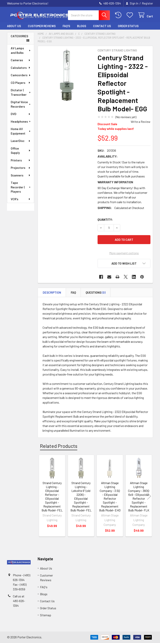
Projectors (18, 167)
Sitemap (45, 615)
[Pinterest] (142, 276)
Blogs (81, 26)
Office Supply (15, 151)
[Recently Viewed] (119, 15)
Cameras (17, 60)
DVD (13, 114)
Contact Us (102, 26)
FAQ (73, 292)
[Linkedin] (133, 276)
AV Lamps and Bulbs (17, 50)
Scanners (17, 175)
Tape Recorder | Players (18, 187)
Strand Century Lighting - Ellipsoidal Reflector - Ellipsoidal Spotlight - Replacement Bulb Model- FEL (52, 496)
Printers (16, 160)
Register (147, 3)
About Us (14, 26)
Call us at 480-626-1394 (19, 600)
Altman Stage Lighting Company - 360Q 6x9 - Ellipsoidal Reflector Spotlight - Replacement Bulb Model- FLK (138, 496)
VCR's (14, 199)
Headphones (19, 121)
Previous (41, 496)
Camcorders (19, 75)
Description (52, 292)
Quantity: (105, 219)
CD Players (18, 82)
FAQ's (66, 26)
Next (149, 496)
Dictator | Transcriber (19, 92)
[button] (124, 263)
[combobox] (89, 15)
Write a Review (140, 121)
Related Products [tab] (58, 446)
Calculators (19, 67)
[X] (125, 276)
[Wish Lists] (130, 15)
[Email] (109, 276)
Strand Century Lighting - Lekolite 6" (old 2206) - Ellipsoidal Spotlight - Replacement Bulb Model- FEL (81, 496)
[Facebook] (101, 276)
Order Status (128, 26)
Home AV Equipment (18, 131)
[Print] (117, 276)
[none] (66, 74)
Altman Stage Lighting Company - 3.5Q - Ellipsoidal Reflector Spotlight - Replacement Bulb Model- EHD (110, 496)
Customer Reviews (42, 26)
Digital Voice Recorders (19, 104)
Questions (96, 292)
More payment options (124, 253)
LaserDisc (17, 141)
